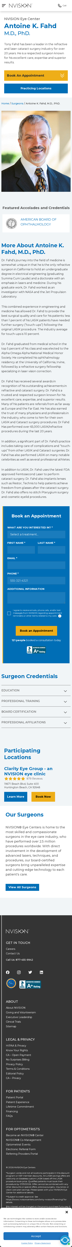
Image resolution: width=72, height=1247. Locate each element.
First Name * (16, 542)
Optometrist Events (18, 1144)
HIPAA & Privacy (16, 1045)
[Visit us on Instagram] (19, 972)
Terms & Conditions (18, 1068)
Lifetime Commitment (20, 1106)
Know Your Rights (17, 1050)
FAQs (9, 1116)
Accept (36, 1236)
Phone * (13, 573)
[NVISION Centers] (17, 931)
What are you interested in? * (30, 527)
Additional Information (25, 589)
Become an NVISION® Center (25, 1135)
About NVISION (16, 1007)
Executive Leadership (19, 1017)
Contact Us (13, 953)
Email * (12, 558)
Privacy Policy (14, 1064)
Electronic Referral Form (21, 1149)
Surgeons (17, 103)
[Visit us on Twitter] (30, 972)
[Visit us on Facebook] (7, 972)
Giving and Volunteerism (21, 1012)
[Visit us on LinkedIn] (41, 972)
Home (5, 103)
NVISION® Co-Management (23, 1140)
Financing (12, 1111)
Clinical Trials (13, 1021)
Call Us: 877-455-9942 (19, 959)
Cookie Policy (27, 1243)
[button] (67, 1212)
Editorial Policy (15, 1073)
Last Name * (46, 542)
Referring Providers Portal (22, 1153)
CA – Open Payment (18, 1055)
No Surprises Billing (17, 1059)
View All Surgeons (22, 887)
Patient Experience (17, 1102)
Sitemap (11, 1026)
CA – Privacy (13, 1078)
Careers (10, 949)
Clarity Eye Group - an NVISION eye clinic (28, 771)
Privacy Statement (43, 1243)
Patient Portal (14, 1097)
